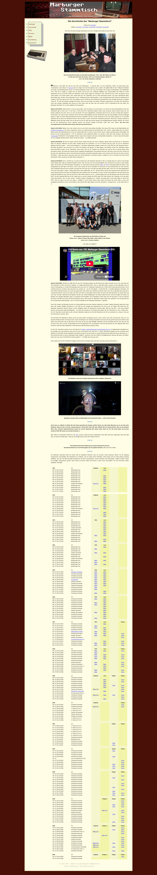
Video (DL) (96, 483)
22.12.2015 (85, 27)
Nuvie (122, 633)
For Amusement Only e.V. (77, 639)
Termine (31, 33)
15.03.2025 (106, 27)
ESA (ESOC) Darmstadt (77, 691)
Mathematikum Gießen (77, 631)
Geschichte (32, 27)
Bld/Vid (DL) (96, 843)
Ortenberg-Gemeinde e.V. (57, 130)
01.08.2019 (99, 27)
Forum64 (70, 87)
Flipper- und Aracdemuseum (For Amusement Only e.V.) (96, 329)
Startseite (32, 24)
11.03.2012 (93, 25)
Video (113, 685)
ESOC (101, 164)
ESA (107, 164)
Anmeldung (32, 39)
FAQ (30, 30)
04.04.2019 (92, 27)
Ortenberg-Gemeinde (76, 572)
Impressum (32, 43)
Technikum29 (54, 136)
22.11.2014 (79, 27)
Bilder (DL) (96, 689)
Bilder (30, 36)
